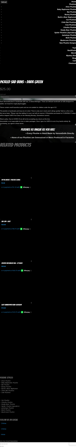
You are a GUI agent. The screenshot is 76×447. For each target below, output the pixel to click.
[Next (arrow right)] (3, 446)
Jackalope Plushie (69, 35)
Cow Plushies (70, 25)
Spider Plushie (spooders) (10, 406)
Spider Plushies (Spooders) (65, 33)
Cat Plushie (5, 400)
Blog (74, 58)
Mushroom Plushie (8, 412)
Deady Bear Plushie (68, 30)
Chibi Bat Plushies (68, 22)
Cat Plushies (71, 20)
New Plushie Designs (67, 43)
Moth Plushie (71, 38)
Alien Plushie (71, 7)
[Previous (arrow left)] (1, 446)
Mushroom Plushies (68, 40)
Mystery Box (71, 56)
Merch (73, 53)
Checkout (72, 63)
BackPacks (71, 50)
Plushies (72, 4)
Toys (74, 48)
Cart (74, 61)
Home (73, 2)
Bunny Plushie (70, 14)
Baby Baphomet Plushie (66, 9)
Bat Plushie (71, 12)
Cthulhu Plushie (69, 27)
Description (5, 97)
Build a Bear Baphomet (67, 17)
